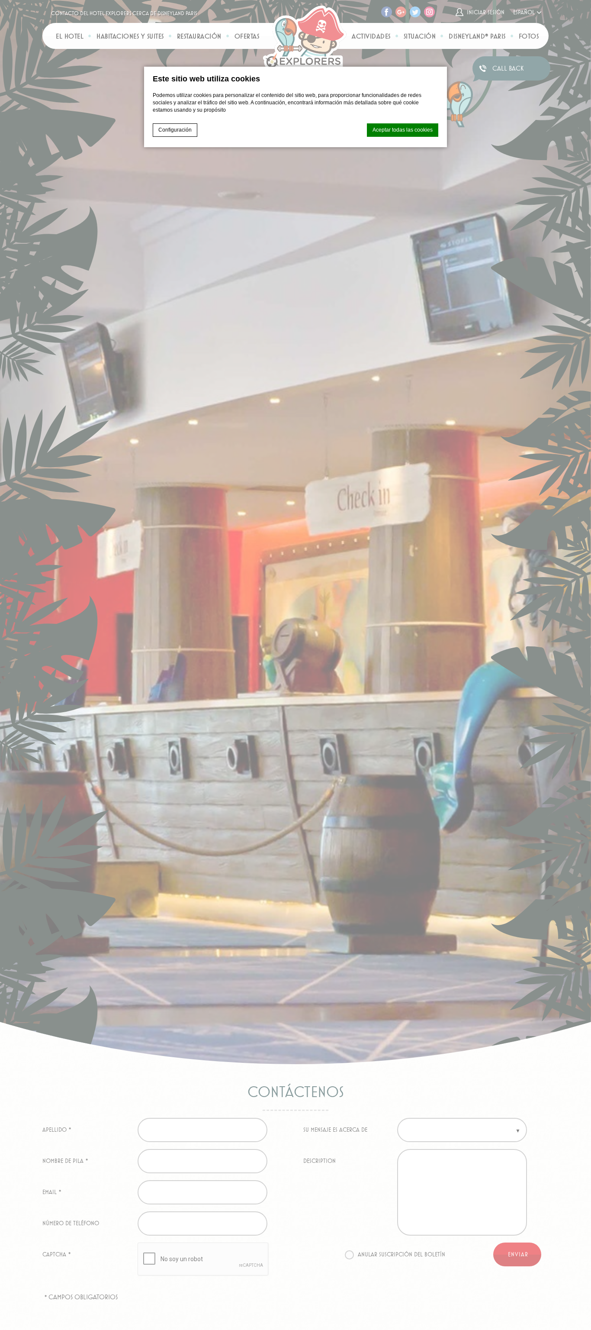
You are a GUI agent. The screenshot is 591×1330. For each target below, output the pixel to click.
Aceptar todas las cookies (403, 130)
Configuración (175, 130)
